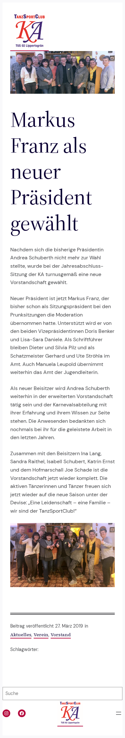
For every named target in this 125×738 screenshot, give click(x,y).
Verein (41, 634)
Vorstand (61, 634)
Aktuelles (20, 634)
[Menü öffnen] (118, 713)
